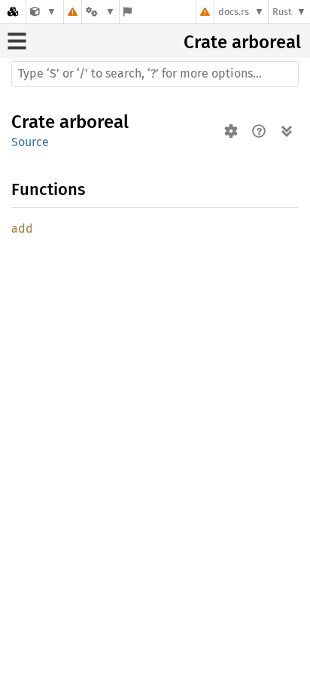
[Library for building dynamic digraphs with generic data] (43, 11)
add (22, 228)
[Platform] (100, 11)
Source (30, 142)
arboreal (266, 42)
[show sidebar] (17, 41)
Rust (282, 11)
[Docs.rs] (13, 11)
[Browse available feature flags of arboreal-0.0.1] (127, 11)
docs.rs (233, 11)
